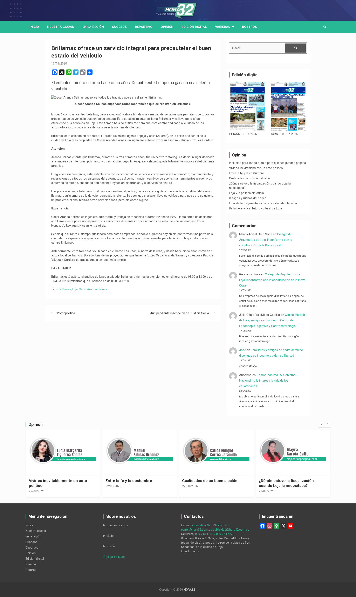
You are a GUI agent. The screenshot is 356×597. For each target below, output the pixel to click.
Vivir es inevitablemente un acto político (256, 168)
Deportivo (143, 27)
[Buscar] (295, 48)
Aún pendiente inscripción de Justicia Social (180, 313)
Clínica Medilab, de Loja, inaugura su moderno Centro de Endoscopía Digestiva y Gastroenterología (272, 320)
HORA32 (189, 589)
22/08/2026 (36, 491)
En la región (93, 27)
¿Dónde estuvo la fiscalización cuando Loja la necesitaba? (286, 483)
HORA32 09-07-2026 (284, 134)
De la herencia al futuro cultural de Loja (255, 208)
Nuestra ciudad (36, 531)
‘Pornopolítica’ (66, 313)
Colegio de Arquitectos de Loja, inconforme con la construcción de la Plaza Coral (265, 239)
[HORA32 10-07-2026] (247, 106)
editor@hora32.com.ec (196, 529)
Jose (242, 350)
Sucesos (119, 27)
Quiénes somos (117, 525)
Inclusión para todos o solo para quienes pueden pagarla (267, 163)
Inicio (34, 27)
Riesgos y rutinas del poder (247, 198)
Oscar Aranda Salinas (93, 289)
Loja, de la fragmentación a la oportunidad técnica (263, 203)
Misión (111, 536)
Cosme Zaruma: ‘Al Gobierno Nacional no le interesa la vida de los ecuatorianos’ (267, 380)
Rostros (249, 27)
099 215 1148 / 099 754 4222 (214, 534)
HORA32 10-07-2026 (243, 134)
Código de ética (114, 557)
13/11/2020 (59, 63)
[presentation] (321, 424)
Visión (111, 546)
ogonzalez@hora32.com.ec (209, 525)
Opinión (167, 27)
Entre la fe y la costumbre (246, 173)
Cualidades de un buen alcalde (249, 178)
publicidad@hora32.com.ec (231, 529)
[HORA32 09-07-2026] (288, 106)
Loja (75, 289)
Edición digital (194, 27)
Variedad (222, 27)
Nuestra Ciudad (60, 27)
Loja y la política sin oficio (246, 193)
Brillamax (65, 289)
